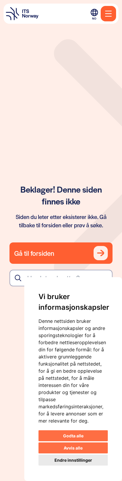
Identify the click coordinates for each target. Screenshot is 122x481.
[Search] (18, 278)
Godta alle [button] (73, 435)
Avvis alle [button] (73, 447)
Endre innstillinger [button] (73, 460)
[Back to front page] (22, 13)
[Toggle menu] (108, 13)
